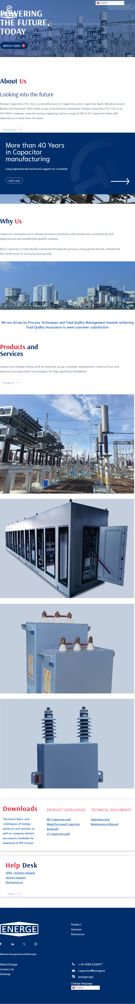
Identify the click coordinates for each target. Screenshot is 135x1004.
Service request (16, 877)
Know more (10, 129)
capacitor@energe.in (91, 970)
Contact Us (7, 969)
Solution (76, 929)
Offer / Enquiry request (20, 872)
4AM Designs (30, 954)
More (12, 893)
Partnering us (14, 882)
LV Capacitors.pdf (58, 833)
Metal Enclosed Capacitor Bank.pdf (63, 826)
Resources (77, 934)
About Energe (8, 964)
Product (76, 924)
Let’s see (14, 180)
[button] (64, 301)
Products (8, 382)
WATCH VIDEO (11, 45)
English (79, 987)
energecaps (86, 976)
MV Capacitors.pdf (59, 819)
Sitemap (5, 974)
